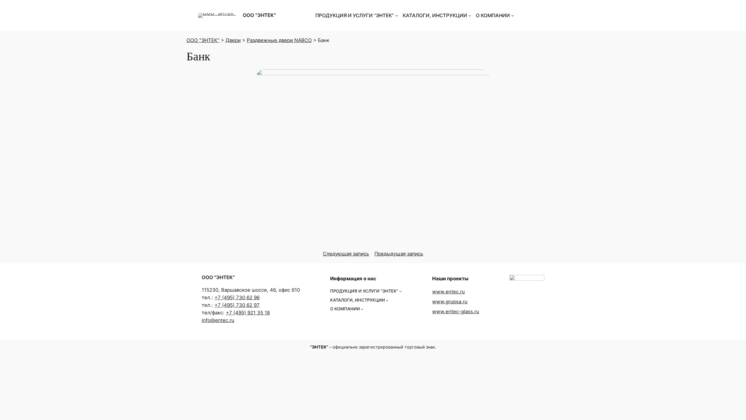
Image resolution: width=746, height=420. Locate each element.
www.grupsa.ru (449, 301)
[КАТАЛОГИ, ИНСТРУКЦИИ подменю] (469, 15)
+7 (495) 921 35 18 (248, 313)
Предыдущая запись (398, 254)
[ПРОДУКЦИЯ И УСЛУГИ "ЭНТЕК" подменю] (396, 15)
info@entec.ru (218, 320)
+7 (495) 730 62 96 (237, 297)
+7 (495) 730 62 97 (237, 305)
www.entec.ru (448, 292)
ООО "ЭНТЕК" (259, 15)
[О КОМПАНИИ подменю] (512, 15)
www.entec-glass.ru (455, 311)
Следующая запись (346, 254)
